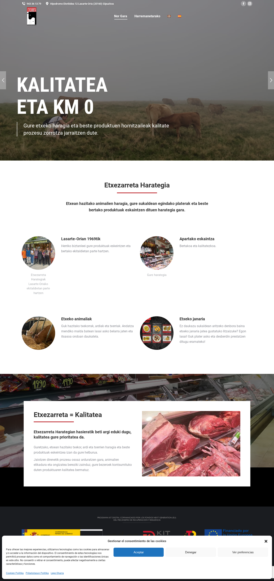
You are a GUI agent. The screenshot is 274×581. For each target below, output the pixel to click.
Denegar (190, 552)
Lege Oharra (57, 573)
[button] (266, 541)
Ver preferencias (243, 552)
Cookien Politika (15, 573)
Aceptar (139, 552)
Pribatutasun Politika (37, 573)
